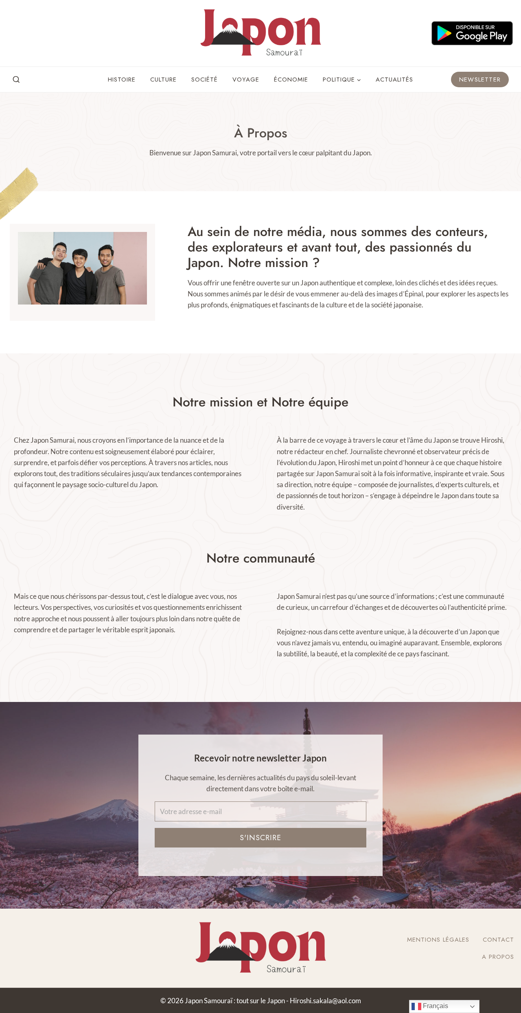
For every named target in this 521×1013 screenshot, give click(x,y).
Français (434, 1005)
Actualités (394, 79)
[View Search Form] (16, 80)
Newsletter (480, 79)
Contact (498, 939)
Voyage (245, 79)
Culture (163, 79)
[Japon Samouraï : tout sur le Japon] (260, 33)
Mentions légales (438, 939)
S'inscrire (260, 837)
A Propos (498, 956)
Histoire (122, 79)
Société (204, 79)
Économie (291, 79)
